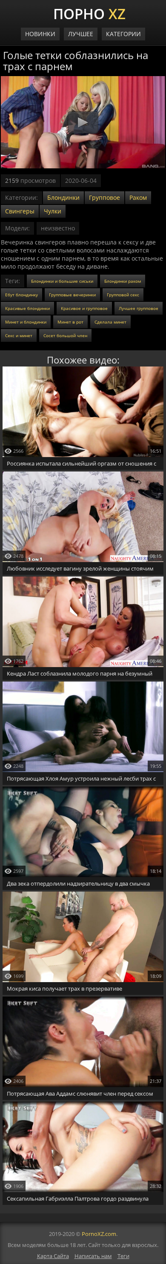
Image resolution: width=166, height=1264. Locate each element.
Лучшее (80, 34)
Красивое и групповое (84, 308)
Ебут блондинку (21, 295)
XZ (89, 12)
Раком (138, 197)
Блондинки (63, 197)
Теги (123, 1256)
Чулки (52, 211)
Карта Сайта (53, 1256)
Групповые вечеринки (72, 295)
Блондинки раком (122, 281)
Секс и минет (18, 335)
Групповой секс (123, 295)
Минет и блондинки (25, 322)
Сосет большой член (65, 335)
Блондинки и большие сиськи (62, 281)
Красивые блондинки (27, 308)
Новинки (40, 34)
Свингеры (19, 211)
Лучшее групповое (138, 308)
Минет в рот (70, 322)
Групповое (104, 197)
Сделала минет (110, 322)
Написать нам (93, 1256)
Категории (123, 34)
